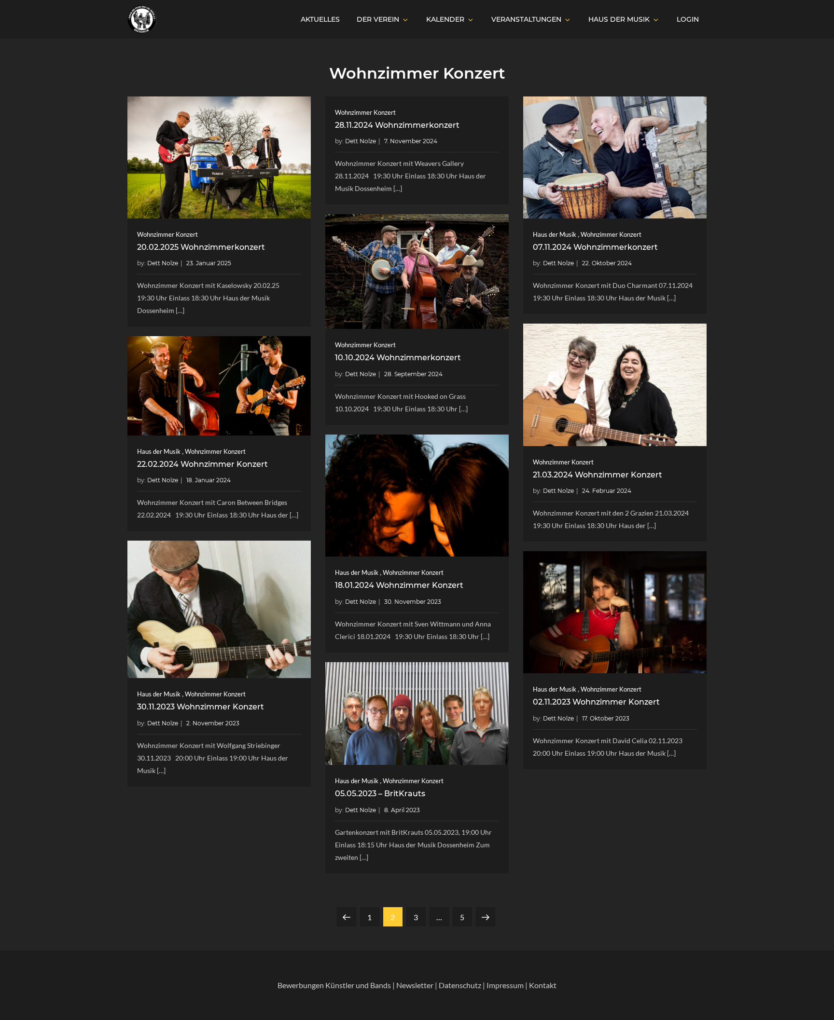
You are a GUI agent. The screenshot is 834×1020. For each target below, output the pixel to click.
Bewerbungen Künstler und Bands (334, 985)
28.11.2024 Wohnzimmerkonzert (397, 125)
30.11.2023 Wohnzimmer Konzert (200, 706)
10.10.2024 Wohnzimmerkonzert (398, 357)
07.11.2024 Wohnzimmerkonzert (595, 247)
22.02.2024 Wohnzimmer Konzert (202, 464)
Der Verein (378, 19)
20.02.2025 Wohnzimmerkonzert (201, 247)
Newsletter (414, 985)
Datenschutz (460, 985)
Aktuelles (320, 19)
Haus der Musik (619, 19)
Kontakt (542, 985)
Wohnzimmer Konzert (167, 234)
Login (688, 19)
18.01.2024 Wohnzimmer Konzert (399, 585)
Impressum (505, 985)
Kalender (445, 19)
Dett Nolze (162, 263)
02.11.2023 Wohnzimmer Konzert (596, 702)
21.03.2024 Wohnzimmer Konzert (597, 474)
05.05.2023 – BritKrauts (380, 793)
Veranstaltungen (526, 19)
